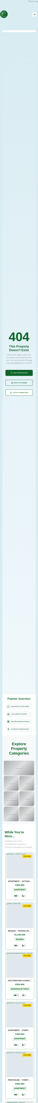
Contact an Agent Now (20, 392)
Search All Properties (20, 373)
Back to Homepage (20, 383)
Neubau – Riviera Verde (20, 931)
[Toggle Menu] (34, 14)
